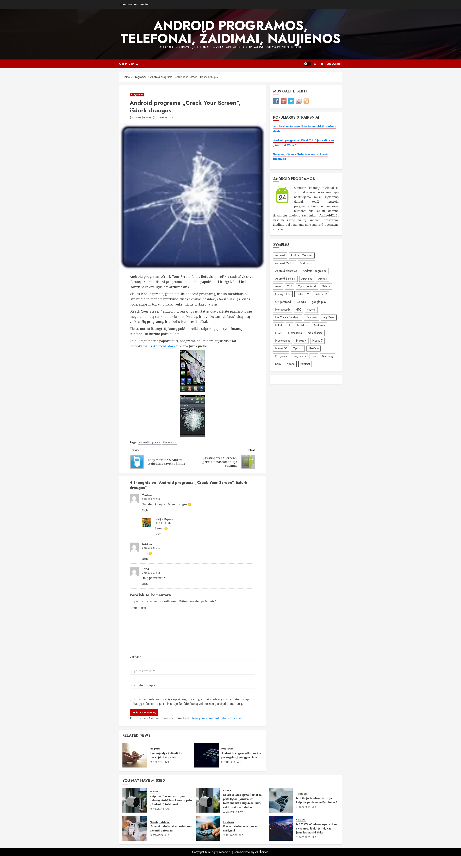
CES (289, 286)
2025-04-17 (231, 812)
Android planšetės (286, 271)
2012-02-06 (161, 117)
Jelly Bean (329, 317)
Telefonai (301, 793)
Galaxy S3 (321, 294)
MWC (278, 333)
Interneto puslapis (142, 685)
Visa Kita (301, 819)
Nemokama (295, 333)
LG (289, 325)
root (314, 356)
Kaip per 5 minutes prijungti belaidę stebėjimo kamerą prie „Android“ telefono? (171, 800)
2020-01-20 (304, 837)
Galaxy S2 (302, 294)
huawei (311, 310)
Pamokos (155, 791)
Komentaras (139, 608)
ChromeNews (242, 852)
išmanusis (311, 317)
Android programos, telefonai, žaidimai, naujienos (230, 32)
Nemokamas (315, 333)
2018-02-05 (229, 762)
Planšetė (313, 348)
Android (280, 255)
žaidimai (305, 364)
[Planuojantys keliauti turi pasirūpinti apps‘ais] (134, 755)
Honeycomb (282, 310)
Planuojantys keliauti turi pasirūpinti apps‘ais (166, 755)
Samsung (327, 356)
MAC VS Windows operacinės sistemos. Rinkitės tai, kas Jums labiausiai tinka (316, 828)
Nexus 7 (317, 341)
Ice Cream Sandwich (287, 317)
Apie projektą (128, 64)
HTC (298, 310)
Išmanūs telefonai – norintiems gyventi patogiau (171, 828)
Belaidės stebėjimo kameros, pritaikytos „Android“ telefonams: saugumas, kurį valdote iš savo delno (243, 801)
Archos (322, 279)
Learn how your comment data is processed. (213, 718)
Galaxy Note (283, 294)
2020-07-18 (158, 835)
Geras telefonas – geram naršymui (240, 828)
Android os (306, 263)
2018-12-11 (158, 762)
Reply (145, 510)
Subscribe (333, 64)
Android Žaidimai (285, 279)
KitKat (278, 325)
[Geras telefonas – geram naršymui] (208, 828)
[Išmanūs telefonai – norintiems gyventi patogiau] (134, 828)
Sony (278, 364)
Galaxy (326, 286)
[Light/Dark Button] (307, 64)
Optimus (298, 348)
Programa (281, 356)
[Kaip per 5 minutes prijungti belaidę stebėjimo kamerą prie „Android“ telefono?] (134, 800)
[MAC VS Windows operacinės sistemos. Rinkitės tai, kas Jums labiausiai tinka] (281, 828)
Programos (137, 94)
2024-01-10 (304, 807)
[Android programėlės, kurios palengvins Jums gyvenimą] (206, 755)
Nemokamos (169, 442)
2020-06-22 (231, 835)
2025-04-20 (158, 809)
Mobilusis (302, 325)
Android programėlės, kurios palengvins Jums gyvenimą (241, 755)
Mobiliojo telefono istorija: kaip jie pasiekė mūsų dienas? (316, 800)
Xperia (291, 364)
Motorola (319, 325)
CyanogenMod (307, 286)
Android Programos (149, 442)
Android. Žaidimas (302, 255)
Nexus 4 (301, 341)
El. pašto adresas (142, 671)
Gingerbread (283, 302)
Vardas (135, 657)
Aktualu (227, 790)
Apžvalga (306, 279)
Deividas (147, 544)
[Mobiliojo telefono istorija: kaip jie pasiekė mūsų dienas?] (281, 800)
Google (301, 302)
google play (319, 302)
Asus (278, 286)
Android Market (166, 346)
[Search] (315, 63)
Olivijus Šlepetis (142, 117)
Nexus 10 (281, 348)
